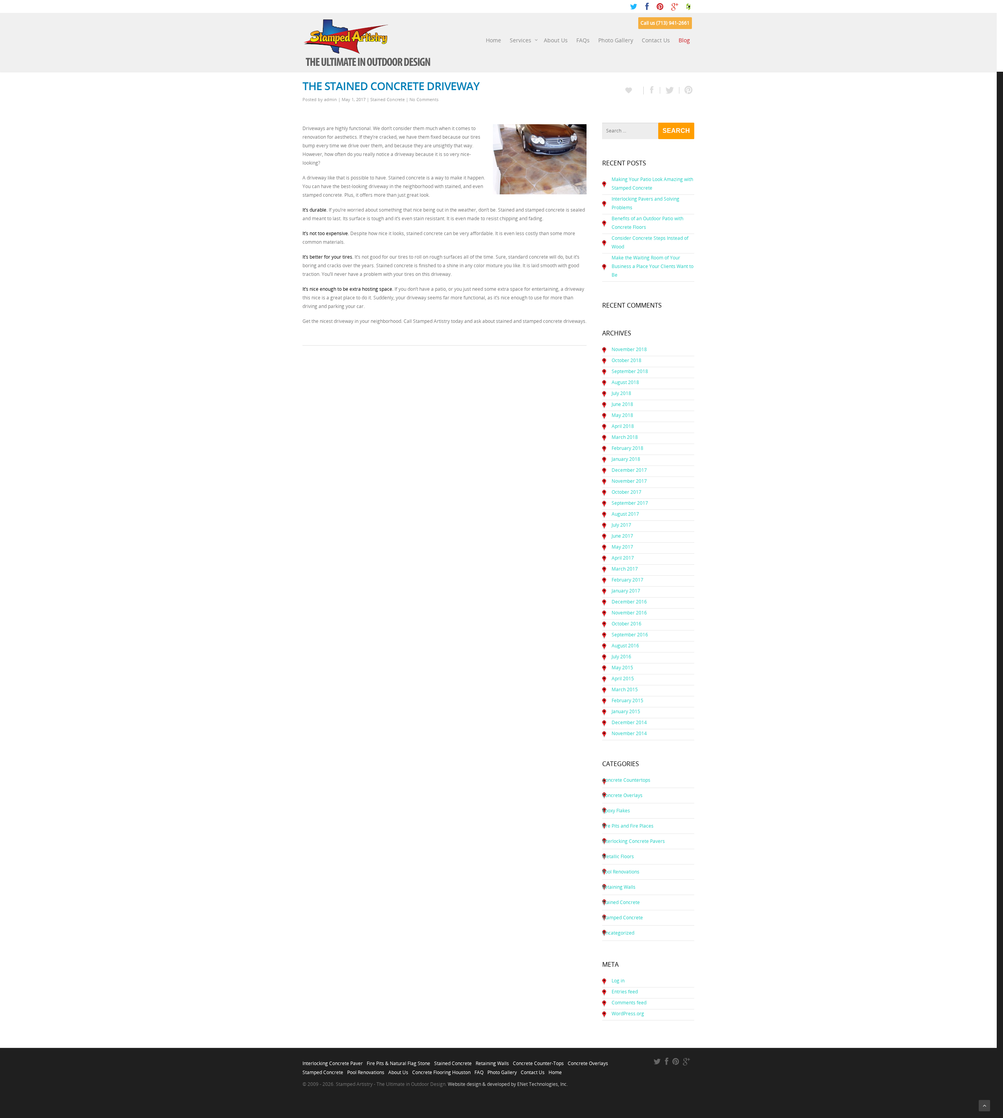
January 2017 (626, 590)
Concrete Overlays (622, 795)
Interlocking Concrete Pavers (633, 841)
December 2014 (629, 722)
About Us (556, 40)
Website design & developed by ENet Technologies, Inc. (508, 1084)
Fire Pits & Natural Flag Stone (398, 1061)
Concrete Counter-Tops (538, 1061)
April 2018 (623, 426)
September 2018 (630, 371)
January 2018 (626, 459)
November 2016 (629, 612)
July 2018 (621, 393)
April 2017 (623, 557)
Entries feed (625, 991)
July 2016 (621, 656)
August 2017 (625, 514)
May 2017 (622, 547)
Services (520, 40)
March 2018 (625, 437)
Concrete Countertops (626, 780)
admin (330, 99)
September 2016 (630, 634)
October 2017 (626, 492)
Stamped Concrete (622, 917)
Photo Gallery (615, 40)
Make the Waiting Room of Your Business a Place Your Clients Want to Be (652, 266)
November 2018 (629, 349)
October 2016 (626, 623)
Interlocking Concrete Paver (332, 1061)
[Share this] (652, 90)
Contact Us (656, 40)
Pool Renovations (620, 871)
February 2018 (627, 448)
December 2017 (629, 470)
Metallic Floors (618, 856)
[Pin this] (686, 90)
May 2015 (622, 667)
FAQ (478, 1070)
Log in (618, 980)
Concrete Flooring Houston (441, 1070)
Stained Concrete (387, 99)
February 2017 (627, 579)
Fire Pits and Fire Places (628, 826)
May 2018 (622, 415)
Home (493, 40)
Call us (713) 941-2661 (665, 23)
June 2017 (622, 536)
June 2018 (622, 404)
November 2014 (629, 733)
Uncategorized (618, 933)
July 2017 (621, 525)
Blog (684, 40)
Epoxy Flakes (616, 810)
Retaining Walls (618, 887)
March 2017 (625, 568)
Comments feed (629, 1002)
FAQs (583, 40)
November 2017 (629, 481)
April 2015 (623, 678)
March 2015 (625, 689)
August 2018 (625, 382)
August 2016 (625, 645)
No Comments (423, 99)
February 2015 (627, 700)
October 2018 (626, 360)
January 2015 (626, 711)
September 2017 (630, 503)
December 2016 (629, 601)
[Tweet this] (669, 90)
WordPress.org (628, 1013)
